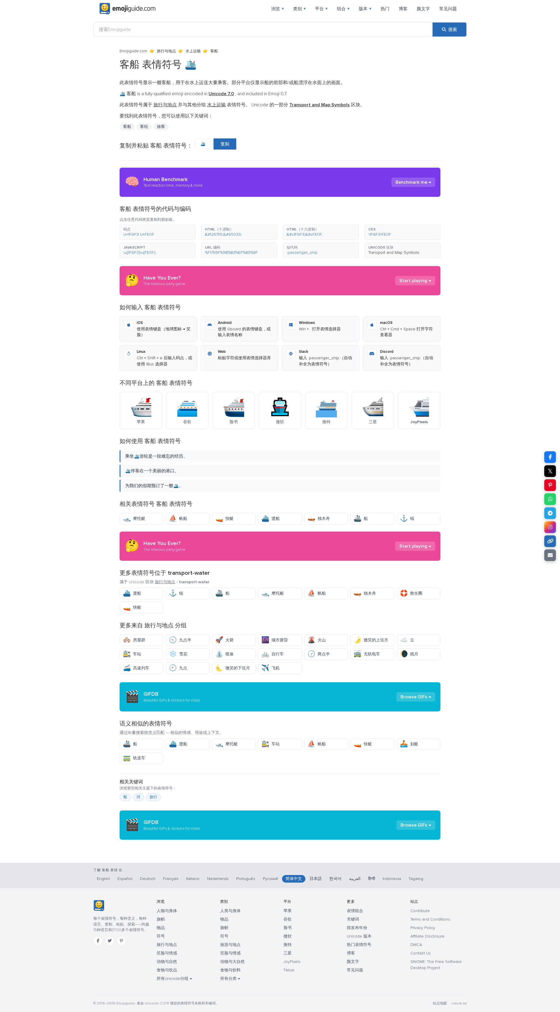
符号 (161, 936)
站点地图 (440, 1003)
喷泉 (224, 654)
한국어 (335, 878)
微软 (288, 936)
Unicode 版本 (359, 936)
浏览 (277, 8)
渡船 (270, 519)
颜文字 (423, 8)
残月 (409, 654)
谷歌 (288, 919)
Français (170, 878)
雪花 (178, 654)
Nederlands (218, 878)
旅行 (153, 797)
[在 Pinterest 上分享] (550, 485)
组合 (343, 8)
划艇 (409, 744)
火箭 (224, 640)
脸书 (288, 927)
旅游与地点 (230, 944)
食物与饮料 (230, 970)
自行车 (272, 654)
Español (125, 878)
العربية (354, 878)
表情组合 (355, 910)
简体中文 (294, 878)
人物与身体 (167, 910)
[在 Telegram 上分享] (550, 513)
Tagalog (416, 878)
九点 (178, 668)
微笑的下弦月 (232, 668)
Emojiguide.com (133, 51)
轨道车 (134, 758)
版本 (365, 8)
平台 (321, 8)
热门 (385, 8)
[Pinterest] (121, 940)
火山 (316, 640)
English (103, 878)
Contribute (420, 910)
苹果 (288, 910)
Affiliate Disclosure (427, 936)
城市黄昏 (274, 640)
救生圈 (411, 593)
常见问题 (448, 8)
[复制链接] (550, 541)
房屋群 (134, 640)
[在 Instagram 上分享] (550, 527)
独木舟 (318, 519)
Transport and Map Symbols (393, 252)
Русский (270, 878)
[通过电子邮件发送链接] (550, 555)
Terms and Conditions (430, 919)
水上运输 (193, 51)
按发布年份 (357, 927)
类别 (299, 8)
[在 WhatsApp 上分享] (550, 499)
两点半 (318, 654)
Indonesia (392, 878)
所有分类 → (230, 978)
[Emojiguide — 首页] (98, 906)
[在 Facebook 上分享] (550, 457)
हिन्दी (371, 878)
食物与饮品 (167, 970)
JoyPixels (292, 961)
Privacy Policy (422, 927)
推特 (288, 944)
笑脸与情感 (167, 953)
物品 (161, 927)
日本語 (315, 878)
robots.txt (459, 1003)
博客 (403, 8)
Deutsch (147, 878)
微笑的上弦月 (371, 640)
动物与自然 (167, 961)
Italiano (193, 878)
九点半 (180, 640)
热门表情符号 (359, 944)
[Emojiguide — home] (127, 9)
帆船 (178, 519)
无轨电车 (367, 654)
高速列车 (136, 668)
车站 (132, 654)
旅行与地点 (166, 51)
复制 (224, 144)
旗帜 (161, 919)
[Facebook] (98, 940)
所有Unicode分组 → (174, 978)
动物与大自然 (232, 961)
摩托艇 (134, 519)
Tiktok (289, 970)
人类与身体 (230, 910)
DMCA (416, 944)
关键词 (353, 919)
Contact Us (420, 953)
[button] (157, 232)
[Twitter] (109, 940)
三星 (288, 953)
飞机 (270, 668)
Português (245, 878)
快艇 (224, 519)
